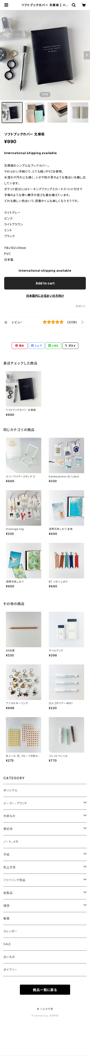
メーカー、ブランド (15, 803)
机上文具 (9, 867)
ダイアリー (10, 969)
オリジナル (10, 790)
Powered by (40, 1015)
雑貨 (6, 905)
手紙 (6, 854)
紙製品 (8, 893)
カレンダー (10, 931)
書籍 (6, 918)
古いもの (9, 957)
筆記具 (8, 829)
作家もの (9, 816)
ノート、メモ (11, 841)
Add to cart (45, 283)
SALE (7, 944)
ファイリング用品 (14, 880)
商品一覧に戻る (45, 990)
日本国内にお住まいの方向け (45, 295)
